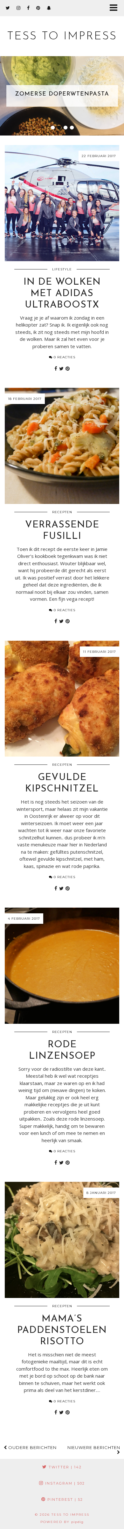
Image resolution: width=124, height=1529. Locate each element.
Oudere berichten (32, 1447)
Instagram (64, 1483)
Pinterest (64, 1499)
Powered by (62, 1522)
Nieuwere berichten (93, 1447)
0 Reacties (63, 357)
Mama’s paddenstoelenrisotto (62, 1330)
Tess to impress (62, 36)
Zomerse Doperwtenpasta (62, 94)
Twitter (64, 1467)
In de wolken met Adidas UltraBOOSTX (62, 293)
